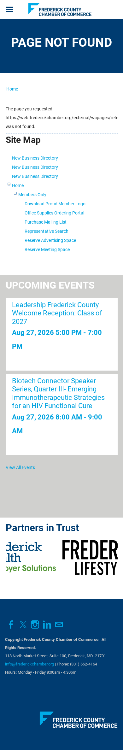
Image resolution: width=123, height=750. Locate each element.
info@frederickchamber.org (29, 664)
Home (12, 88)
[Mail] (59, 624)
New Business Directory (35, 158)
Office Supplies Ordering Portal (54, 212)
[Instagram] (35, 624)
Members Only (32, 194)
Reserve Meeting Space (47, 249)
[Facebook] (11, 624)
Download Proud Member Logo (55, 203)
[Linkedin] (47, 624)
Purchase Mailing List (46, 222)
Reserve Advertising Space (50, 240)
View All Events (20, 467)
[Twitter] (23, 624)
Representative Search (46, 231)
